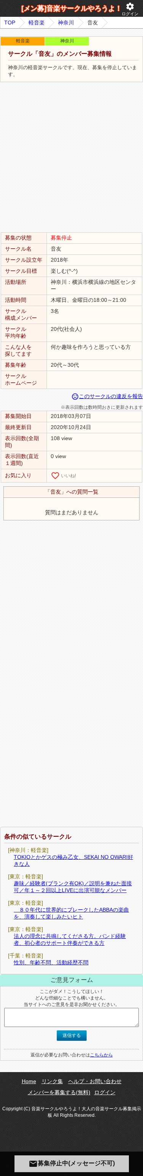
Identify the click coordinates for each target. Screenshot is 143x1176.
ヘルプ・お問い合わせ (95, 1081)
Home (29, 1081)
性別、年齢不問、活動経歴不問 (51, 962)
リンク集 (52, 1081)
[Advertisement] (71, 157)
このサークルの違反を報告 (107, 396)
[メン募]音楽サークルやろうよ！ (71, 8)
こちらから (101, 1055)
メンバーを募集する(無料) (59, 1092)
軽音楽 (37, 22)
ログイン (130, 9)
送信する (72, 1035)
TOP (9, 22)
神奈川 (66, 22)
